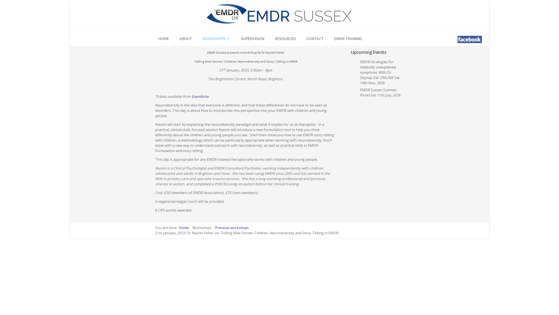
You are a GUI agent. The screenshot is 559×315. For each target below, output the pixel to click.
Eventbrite (200, 96)
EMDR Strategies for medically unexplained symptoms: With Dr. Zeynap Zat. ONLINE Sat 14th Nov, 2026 (380, 72)
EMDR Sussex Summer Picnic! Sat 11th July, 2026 (380, 93)
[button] (216, 39)
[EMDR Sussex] (279, 14)
